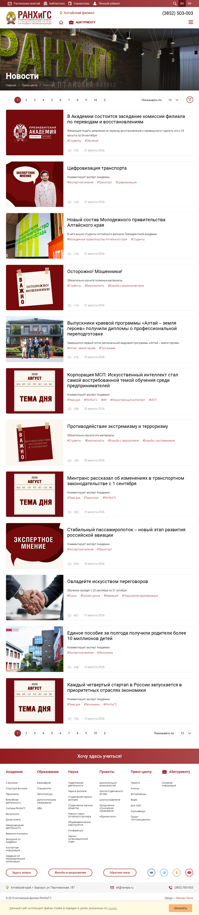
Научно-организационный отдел (78, 839)
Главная (11, 85)
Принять (180, 908)
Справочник (81, 3)
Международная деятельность (15, 826)
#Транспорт (104, 182)
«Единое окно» (108, 816)
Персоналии (12, 794)
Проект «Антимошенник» (140, 818)
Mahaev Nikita (184, 898)
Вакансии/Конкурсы (17, 833)
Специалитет (44, 788)
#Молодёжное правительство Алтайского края (97, 239)
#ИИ (103, 400)
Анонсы (135, 788)
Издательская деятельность (75, 784)
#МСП (152, 400)
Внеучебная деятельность (13, 801)
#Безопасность (94, 285)
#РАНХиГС (90, 400)
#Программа (107, 348)
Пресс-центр (30, 85)
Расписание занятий (27, 3)
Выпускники (12, 814)
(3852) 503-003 (177, 13)
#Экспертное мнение (80, 182)
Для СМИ (136, 805)
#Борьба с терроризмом (123, 440)
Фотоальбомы (138, 794)
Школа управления (110, 799)
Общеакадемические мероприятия (79, 823)
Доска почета (13, 819)
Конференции (75, 830)
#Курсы (72, 595)
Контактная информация (13, 849)
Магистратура (44, 794)
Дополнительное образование (46, 801)
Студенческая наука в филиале (80, 798)
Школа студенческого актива (111, 792)
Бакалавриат (44, 783)
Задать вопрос (21, 872)
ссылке (112, 908)
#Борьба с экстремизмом (159, 440)
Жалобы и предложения (70, 872)
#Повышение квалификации (140, 595)
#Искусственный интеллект (127, 400)
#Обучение (91, 140)
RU (182, 3)
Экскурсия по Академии (13, 840)
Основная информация (169, 784)
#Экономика (105, 652)
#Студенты (74, 140)
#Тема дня (73, 400)
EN (189, 3)
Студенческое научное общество (80, 807)
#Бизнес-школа (90, 595)
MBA (39, 808)
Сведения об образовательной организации (15, 859)
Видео (134, 799)
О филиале (11, 783)
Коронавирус (138, 811)
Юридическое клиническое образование (107, 808)
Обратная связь (120, 872)
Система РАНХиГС (16, 808)
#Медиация (111, 595)
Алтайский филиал (79, 13)
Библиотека (57, 3)
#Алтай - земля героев (81, 348)
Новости (135, 783)
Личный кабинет (109, 3)
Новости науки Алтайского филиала (79, 815)
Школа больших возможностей (108, 784)
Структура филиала (16, 788)
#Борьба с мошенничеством (126, 285)
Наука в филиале (77, 791)
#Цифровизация (126, 182)
